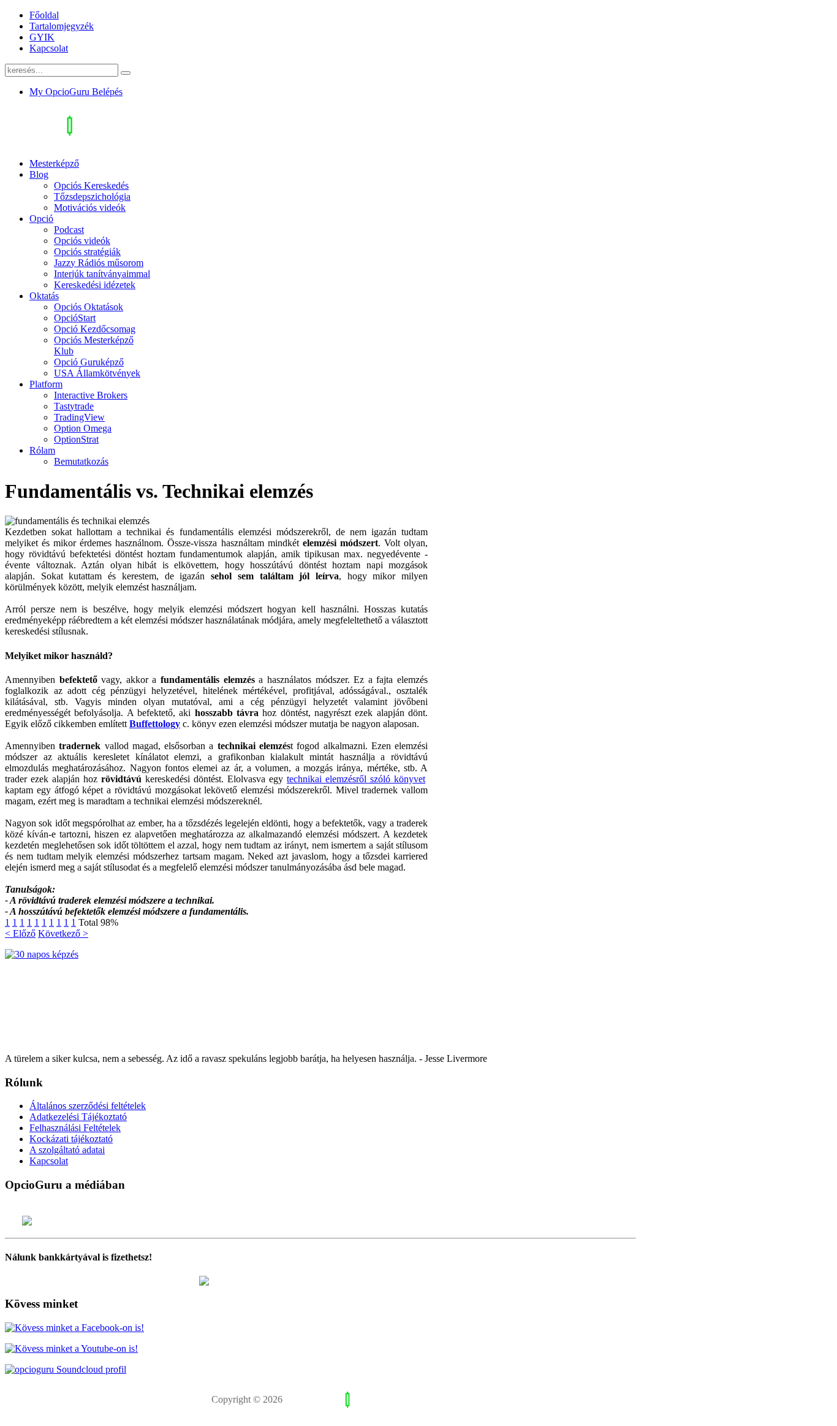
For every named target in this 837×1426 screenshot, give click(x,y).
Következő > (63, 933)
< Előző (20, 933)
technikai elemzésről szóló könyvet (356, 779)
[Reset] (126, 73)
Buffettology (154, 724)
